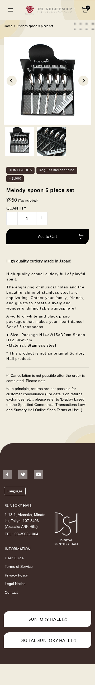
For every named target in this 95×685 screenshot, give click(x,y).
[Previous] (11, 80)
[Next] (83, 80)
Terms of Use (68, 410)
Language (14, 491)
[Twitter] (22, 474)
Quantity (16, 208)
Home (8, 26)
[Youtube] (38, 474)
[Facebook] (7, 474)
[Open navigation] (10, 10)
